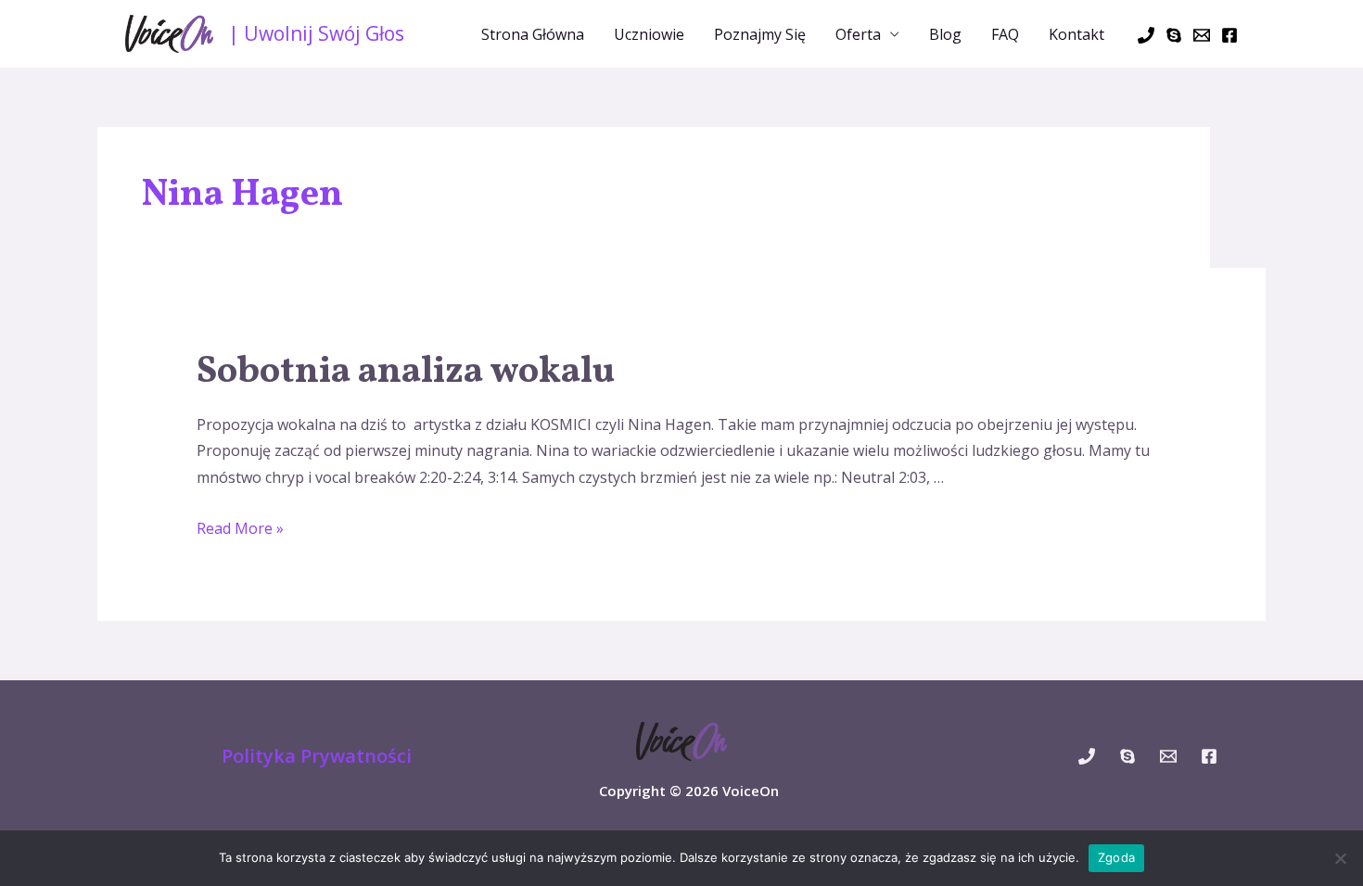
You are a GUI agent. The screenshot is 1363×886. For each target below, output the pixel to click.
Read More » (240, 528)
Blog (945, 34)
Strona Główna (532, 34)
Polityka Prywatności (317, 755)
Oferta (858, 34)
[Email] (1201, 35)
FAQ (1005, 34)
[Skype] (1174, 35)
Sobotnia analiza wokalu (406, 373)
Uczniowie (649, 34)
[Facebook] (1229, 35)
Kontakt (1076, 34)
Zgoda (1116, 857)
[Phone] (1146, 35)
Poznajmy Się (760, 34)
